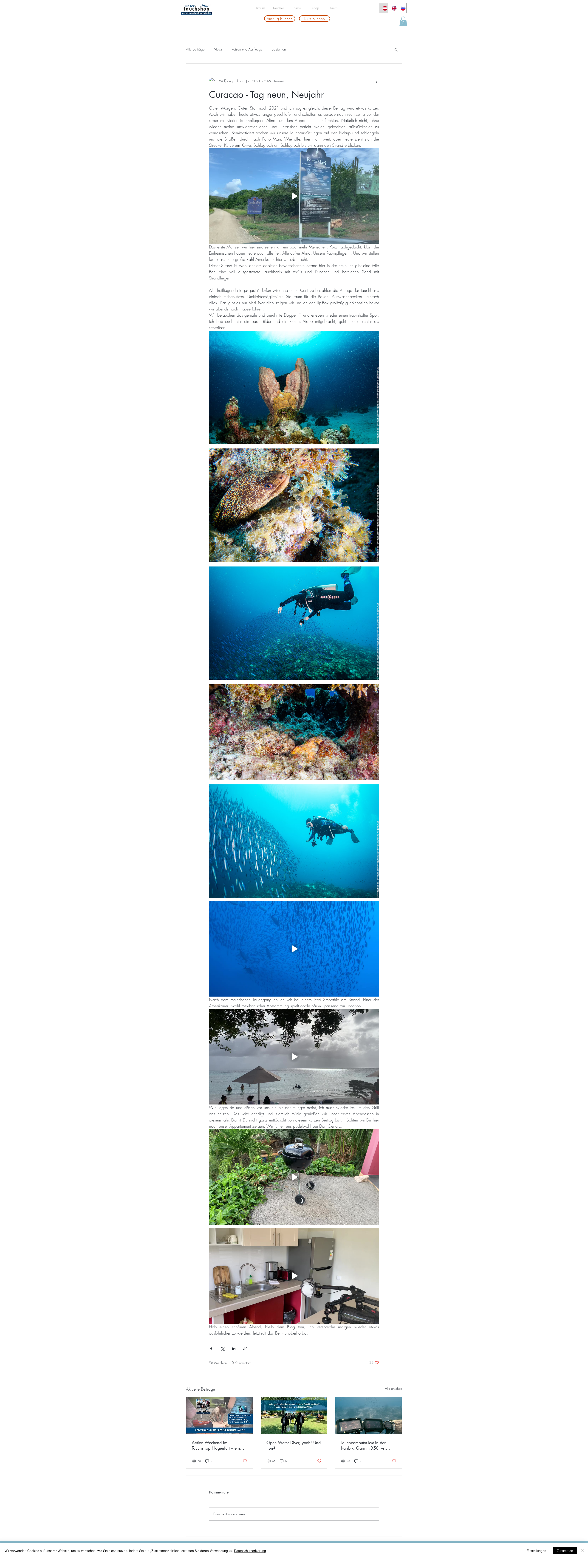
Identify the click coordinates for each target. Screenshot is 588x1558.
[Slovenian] (401, 8)
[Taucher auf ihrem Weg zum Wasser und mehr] (294, 1415)
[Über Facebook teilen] (211, 1348)
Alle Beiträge (195, 49)
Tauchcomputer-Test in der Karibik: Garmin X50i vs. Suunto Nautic (363, 1445)
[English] (392, 8)
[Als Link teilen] (245, 1348)
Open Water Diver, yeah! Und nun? (293, 1445)
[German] (383, 8)
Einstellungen (536, 1550)
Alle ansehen (393, 1388)
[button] (403, 21)
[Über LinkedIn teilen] (234, 1348)
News (218, 49)
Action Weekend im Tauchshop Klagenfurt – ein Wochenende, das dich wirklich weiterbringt (216, 1445)
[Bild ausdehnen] (294, 387)
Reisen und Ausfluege (247, 49)
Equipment (279, 49)
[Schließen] (582, 1550)
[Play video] (294, 196)
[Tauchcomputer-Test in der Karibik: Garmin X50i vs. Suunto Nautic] (368, 1415)
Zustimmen (565, 1550)
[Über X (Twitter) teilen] (222, 1348)
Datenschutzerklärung (250, 1550)
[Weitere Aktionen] (376, 81)
